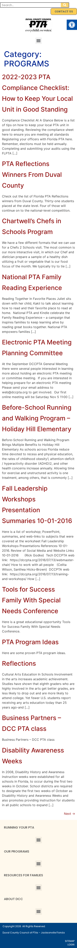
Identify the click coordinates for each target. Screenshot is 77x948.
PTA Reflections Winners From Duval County (32, 174)
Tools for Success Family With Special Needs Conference (31, 600)
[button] (72, 25)
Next (69, 814)
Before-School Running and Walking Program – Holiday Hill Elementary (36, 418)
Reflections (19, 663)
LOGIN (71, 944)
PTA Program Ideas (30, 642)
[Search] (65, 5)
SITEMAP (69, 941)
